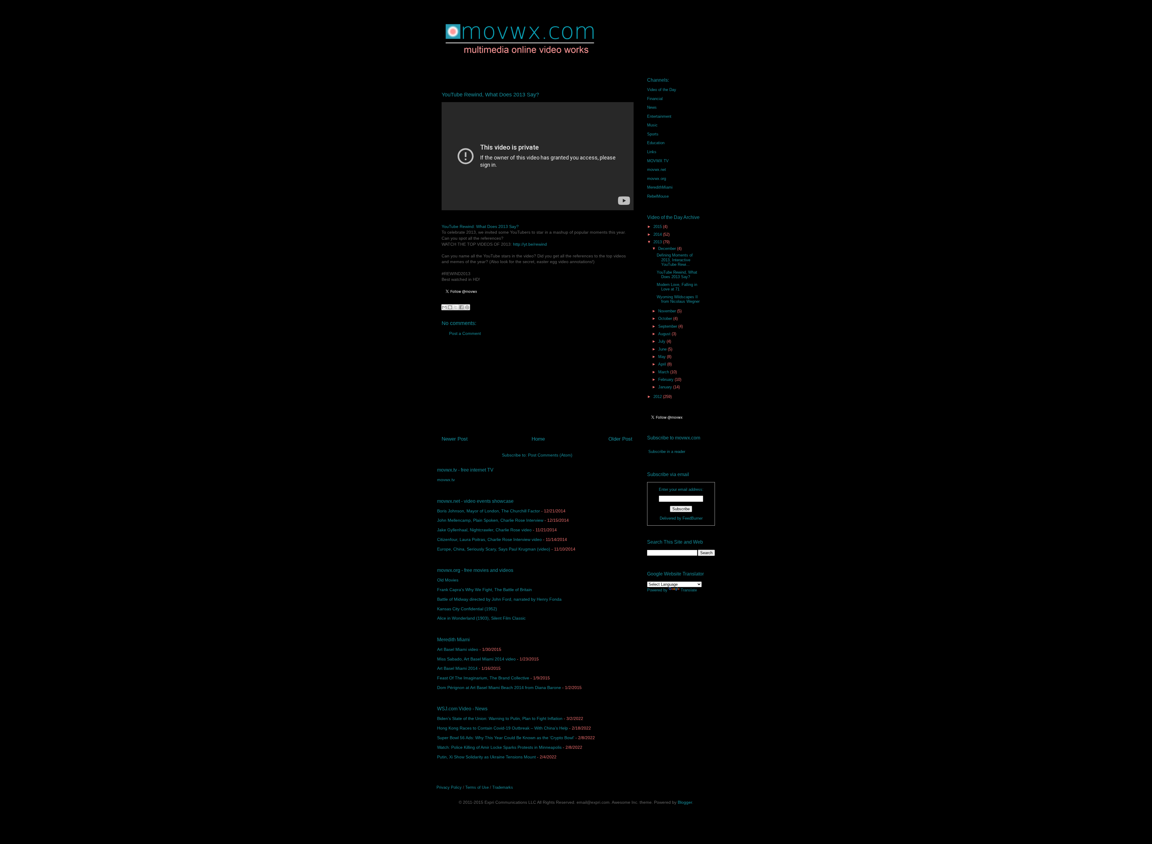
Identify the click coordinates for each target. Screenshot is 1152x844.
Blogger (685, 802)
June (663, 349)
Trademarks (502, 787)
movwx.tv (446, 479)
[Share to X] (456, 307)
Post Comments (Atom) (550, 455)
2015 (658, 226)
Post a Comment (465, 333)
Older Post (620, 439)
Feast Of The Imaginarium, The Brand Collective (483, 678)
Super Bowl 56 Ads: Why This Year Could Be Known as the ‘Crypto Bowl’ (505, 737)
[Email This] (444, 307)
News (652, 107)
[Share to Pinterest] (467, 307)
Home (538, 439)
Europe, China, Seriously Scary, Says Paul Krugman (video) (493, 549)
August (665, 334)
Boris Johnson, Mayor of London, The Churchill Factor (488, 511)
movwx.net (656, 169)
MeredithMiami (660, 187)
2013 (658, 242)
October (665, 318)
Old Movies (447, 580)
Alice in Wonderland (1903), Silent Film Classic (481, 618)
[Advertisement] (537, 388)
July (662, 341)
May (662, 356)
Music (652, 125)
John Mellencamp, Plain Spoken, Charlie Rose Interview (490, 520)
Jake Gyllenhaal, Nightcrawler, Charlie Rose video (484, 529)
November (667, 311)
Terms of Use (477, 787)
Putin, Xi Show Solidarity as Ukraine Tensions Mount (486, 756)
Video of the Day (661, 89)
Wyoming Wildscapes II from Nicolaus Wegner (678, 299)
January (665, 387)
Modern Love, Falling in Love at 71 (677, 287)
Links (651, 152)
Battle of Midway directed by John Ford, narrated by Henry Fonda (499, 599)
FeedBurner (692, 518)
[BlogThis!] (450, 307)
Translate (689, 590)
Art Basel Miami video (457, 649)
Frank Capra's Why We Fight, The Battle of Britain (484, 589)
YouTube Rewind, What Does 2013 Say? (677, 274)
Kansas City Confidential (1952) (467, 608)
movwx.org (656, 178)
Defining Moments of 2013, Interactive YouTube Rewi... (675, 260)
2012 (658, 396)
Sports (652, 134)
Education (655, 143)
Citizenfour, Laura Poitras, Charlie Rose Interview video (489, 539)
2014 (658, 234)
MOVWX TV (658, 161)
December (667, 248)
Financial (655, 98)
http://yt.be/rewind (530, 244)
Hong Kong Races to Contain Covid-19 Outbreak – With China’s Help (502, 728)
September (668, 326)
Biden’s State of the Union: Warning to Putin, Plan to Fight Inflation (499, 718)
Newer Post (455, 439)
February (666, 379)
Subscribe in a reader (666, 451)
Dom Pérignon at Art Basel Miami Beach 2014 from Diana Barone (499, 687)
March (664, 372)
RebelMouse (658, 196)
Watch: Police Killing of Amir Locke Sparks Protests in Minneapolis (499, 747)
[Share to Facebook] (461, 307)
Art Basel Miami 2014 (457, 668)
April (662, 364)
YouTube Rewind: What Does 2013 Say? (480, 226)
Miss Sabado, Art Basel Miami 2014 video (476, 659)
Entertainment (659, 116)
